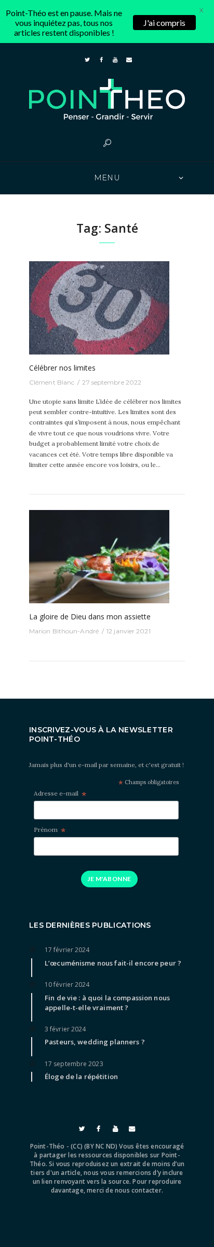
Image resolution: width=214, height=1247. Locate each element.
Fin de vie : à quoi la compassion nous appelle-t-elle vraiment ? (107, 1002)
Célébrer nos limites (62, 368)
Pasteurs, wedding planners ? (95, 1041)
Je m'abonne (109, 879)
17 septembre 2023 (74, 1063)
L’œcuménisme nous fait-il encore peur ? (113, 963)
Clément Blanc (51, 382)
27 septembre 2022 (111, 382)
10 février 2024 (67, 984)
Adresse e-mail (60, 794)
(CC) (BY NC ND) (94, 1146)
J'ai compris (164, 22)
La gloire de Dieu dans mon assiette (90, 616)
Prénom (49, 830)
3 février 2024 (65, 1029)
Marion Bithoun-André (64, 631)
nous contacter (138, 1190)
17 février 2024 (67, 949)
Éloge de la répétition (81, 1076)
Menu (107, 177)
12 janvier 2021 (128, 631)
